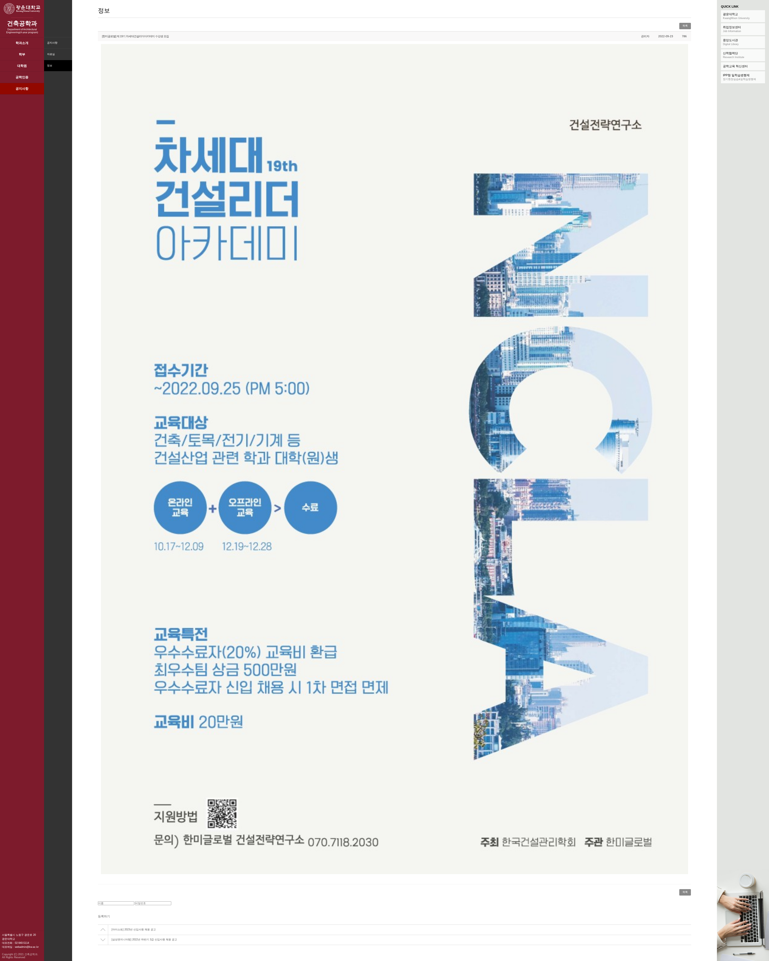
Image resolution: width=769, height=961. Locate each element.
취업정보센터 (732, 29)
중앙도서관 (731, 42)
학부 (22, 54)
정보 (49, 65)
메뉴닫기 (68, 68)
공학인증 (22, 77)
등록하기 (104, 916)
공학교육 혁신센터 (735, 66)
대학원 (22, 65)
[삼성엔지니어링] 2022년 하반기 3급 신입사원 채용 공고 (144, 939)
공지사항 (22, 88)
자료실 (51, 54)
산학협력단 (733, 55)
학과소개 (22, 43)
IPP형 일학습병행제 (739, 77)
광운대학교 (736, 16)
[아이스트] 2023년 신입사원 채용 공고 (134, 929)
